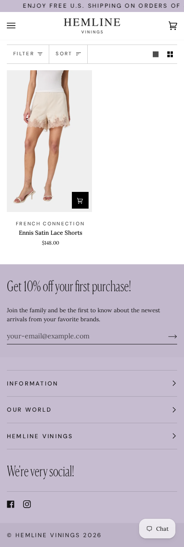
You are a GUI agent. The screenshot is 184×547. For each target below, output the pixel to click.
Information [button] (33, 383)
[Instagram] (27, 504)
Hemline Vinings (47, 535)
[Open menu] (20, 26)
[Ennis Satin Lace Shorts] (49, 141)
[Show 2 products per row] (170, 54)
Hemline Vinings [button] (40, 436)
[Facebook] (11, 504)
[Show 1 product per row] (155, 54)
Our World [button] (29, 409)
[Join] (165, 336)
